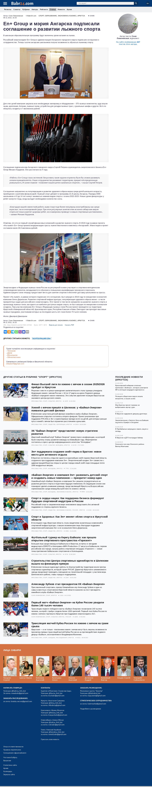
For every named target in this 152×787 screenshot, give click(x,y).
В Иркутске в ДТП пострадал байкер (129, 438)
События (51, 401)
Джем (9, 353)
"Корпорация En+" (42, 338)
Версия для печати (56, 325)
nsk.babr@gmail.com (56, 725)
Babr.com (22, 3)
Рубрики (25, 9)
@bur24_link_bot (55, 693)
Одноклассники (14, 357)
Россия (75, 510)
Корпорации (61, 424)
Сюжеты (16, 9)
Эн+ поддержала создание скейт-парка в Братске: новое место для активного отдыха (66, 453)
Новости (61, 9)
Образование (51, 16)
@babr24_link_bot (19, 691)
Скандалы (51, 637)
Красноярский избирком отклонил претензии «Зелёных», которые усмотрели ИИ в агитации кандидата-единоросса (131, 388)
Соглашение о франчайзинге (14, 753)
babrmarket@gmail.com (97, 704)
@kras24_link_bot (56, 713)
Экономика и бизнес (67, 16)
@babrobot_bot (94, 693)
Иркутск (81, 16)
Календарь (7, 771)
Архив (69, 9)
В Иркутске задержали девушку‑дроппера (131, 414)
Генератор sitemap (54, 782)
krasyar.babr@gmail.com (57, 715)
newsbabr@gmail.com (19, 693)
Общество (52, 424)
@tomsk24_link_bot (56, 732)
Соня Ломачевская (16, 16)
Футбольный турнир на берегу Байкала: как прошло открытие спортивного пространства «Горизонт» (63, 539)
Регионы (7, 9)
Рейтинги (44, 9)
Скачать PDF (69, 325)
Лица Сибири (12, 650)
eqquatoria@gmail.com (96, 696)
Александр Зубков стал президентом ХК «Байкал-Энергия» (68, 584)
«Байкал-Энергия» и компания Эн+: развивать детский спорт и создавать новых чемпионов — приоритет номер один (69, 476)
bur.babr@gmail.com (56, 696)
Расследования (61, 637)
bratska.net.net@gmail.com (21, 701)
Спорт (41, 16)
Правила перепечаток (12, 750)
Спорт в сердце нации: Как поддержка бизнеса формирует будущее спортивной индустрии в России (67, 500)
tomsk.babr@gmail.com (57, 734)
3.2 (17, 782)
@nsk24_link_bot (55, 722)
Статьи (53, 9)
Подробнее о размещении (90, 709)
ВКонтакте (12, 355)
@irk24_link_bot (55, 703)
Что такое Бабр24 (10, 757)
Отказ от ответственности (13, 747)
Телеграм (11, 351)
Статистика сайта (10, 765)
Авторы (35, 9)
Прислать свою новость (50, 739)
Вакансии (7, 760)
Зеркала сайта (9, 774)
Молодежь (59, 445)
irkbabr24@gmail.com (15, 364)
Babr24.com (31, 16)
